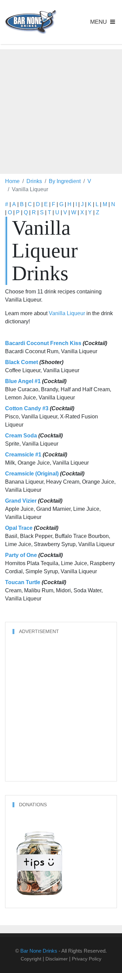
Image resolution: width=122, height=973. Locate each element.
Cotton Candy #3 (26, 408)
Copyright (31, 958)
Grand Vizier (21, 501)
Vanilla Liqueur (67, 313)
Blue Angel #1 (23, 381)
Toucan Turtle (22, 582)
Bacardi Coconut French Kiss (43, 343)
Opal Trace (19, 528)
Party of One (21, 555)
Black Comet (21, 362)
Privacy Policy (86, 958)
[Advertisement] (61, 110)
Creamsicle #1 (23, 454)
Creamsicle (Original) (32, 473)
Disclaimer (56, 958)
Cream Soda (21, 435)
